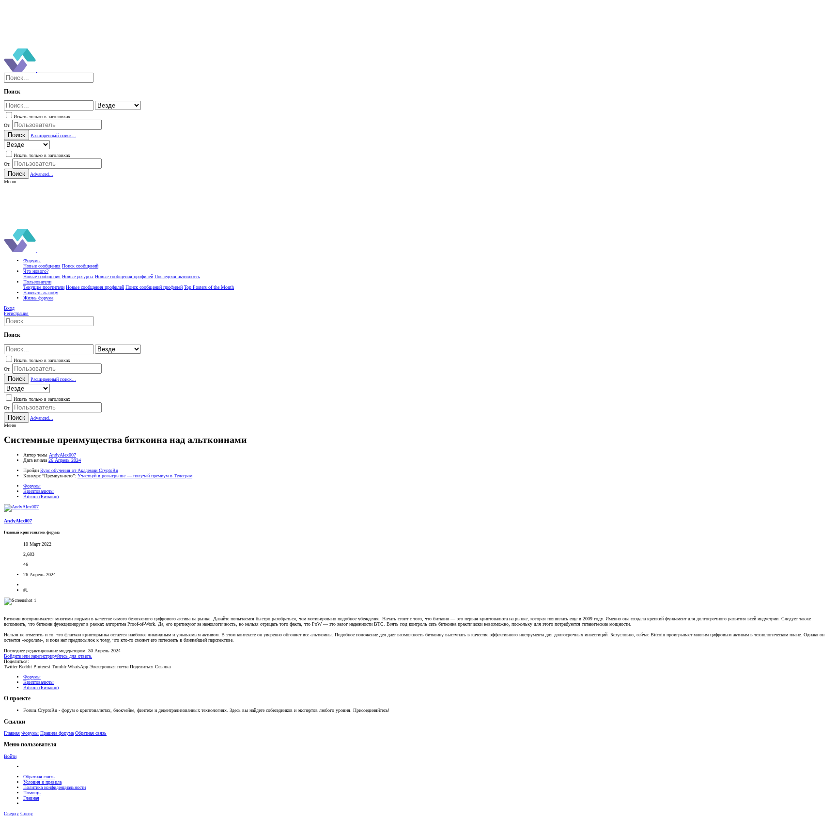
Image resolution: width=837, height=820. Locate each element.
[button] (10, 181)
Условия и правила (42, 782)
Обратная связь (91, 733)
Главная (12, 733)
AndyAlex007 (62, 454)
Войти (10, 756)
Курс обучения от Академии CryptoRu (79, 470)
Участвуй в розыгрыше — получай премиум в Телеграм (135, 475)
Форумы (30, 733)
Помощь (32, 792)
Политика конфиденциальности (54, 787)
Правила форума (57, 733)
